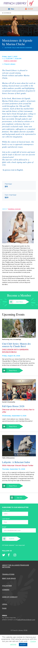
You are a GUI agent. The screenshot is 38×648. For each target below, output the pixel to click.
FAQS (4, 608)
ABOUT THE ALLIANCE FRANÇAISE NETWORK (15, 566)
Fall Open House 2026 (13, 406)
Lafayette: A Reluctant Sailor (16, 462)
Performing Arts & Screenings (11, 339)
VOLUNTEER (7, 585)
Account (30, 8)
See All (19, 497)
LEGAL (4, 604)
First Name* (6, 510)
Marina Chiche (14, 209)
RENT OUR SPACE (9, 578)
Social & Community (8, 402)
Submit (11, 538)
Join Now (19, 302)
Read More (13, 370)
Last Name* (6, 518)
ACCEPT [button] (23, 644)
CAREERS (5, 589)
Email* (4, 527)
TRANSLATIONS (8, 574)
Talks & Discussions (8, 457)
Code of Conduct (9, 597)
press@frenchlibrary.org (26, 619)
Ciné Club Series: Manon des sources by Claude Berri (16, 344)
